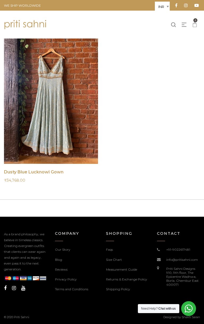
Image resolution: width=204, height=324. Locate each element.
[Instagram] (14, 288)
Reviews (61, 269)
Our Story (62, 249)
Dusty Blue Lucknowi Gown (33, 171)
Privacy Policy (66, 279)
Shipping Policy (118, 289)
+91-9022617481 (178, 249)
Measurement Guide (121, 269)
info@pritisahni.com (182, 260)
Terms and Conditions (71, 289)
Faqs (109, 249)
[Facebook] (5, 288)
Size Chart (114, 260)
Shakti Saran (191, 317)
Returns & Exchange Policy (126, 279)
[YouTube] (23, 288)
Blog (58, 260)
